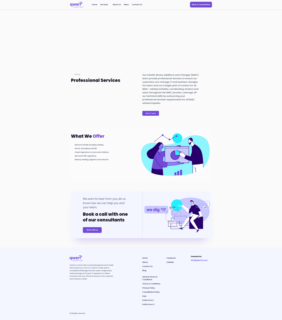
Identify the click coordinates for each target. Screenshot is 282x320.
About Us (117, 4)
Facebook (171, 258)
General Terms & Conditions (150, 278)
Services (104, 4)
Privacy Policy (148, 288)
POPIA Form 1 (148, 300)
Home (94, 4)
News (126, 4)
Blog (144, 270)
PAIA (144, 296)
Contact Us (137, 4)
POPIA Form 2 (148, 304)
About (145, 262)
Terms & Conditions (151, 283)
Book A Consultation (201, 4)
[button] (150, 113)
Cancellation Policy (151, 292)
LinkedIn (170, 262)
